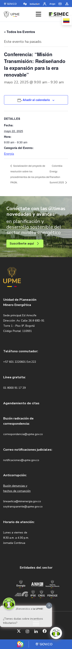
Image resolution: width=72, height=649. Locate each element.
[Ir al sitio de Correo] (60, 3)
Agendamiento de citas (21, 403)
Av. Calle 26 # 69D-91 (30, 321)
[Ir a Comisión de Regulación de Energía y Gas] (41, 593)
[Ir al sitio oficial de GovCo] (10, 3)
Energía (9, 154)
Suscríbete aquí (22, 243)
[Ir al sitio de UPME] (11, 14)
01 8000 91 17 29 (14, 388)
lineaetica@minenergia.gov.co (22, 501)
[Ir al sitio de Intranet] (44, 3)
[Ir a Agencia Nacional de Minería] (52, 583)
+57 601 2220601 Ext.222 (19, 362)
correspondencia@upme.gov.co (23, 434)
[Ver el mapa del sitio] (67, 3)
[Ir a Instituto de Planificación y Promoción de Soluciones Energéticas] (33, 593)
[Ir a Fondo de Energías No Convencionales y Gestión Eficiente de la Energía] (52, 593)
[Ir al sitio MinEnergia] (21, 583)
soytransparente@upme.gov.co (23, 506)
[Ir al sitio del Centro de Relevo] (25, 3)
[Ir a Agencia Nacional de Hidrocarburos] (37, 584)
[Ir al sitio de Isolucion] (35, 3)
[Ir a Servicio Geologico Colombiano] (21, 593)
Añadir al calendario (36, 100)
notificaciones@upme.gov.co (21, 460)
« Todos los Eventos (19, 31)
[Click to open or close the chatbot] (56, 633)
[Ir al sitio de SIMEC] (59, 14)
